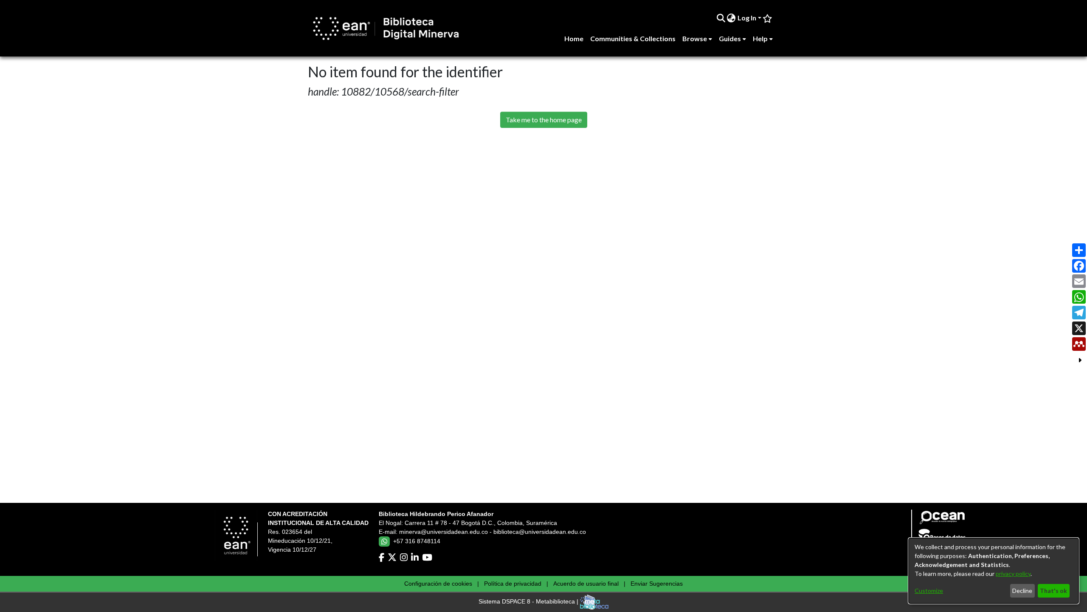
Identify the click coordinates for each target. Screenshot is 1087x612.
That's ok (1053, 590)
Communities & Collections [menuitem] (633, 38)
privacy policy (1013, 573)
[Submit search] (720, 18)
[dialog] (994, 571)
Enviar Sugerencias (657, 583)
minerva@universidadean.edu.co (443, 531)
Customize (929, 590)
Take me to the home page (544, 120)
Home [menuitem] (573, 38)
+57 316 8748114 (416, 541)
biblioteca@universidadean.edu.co (539, 531)
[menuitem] (731, 18)
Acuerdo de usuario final (586, 583)
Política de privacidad (512, 583)
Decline (1022, 590)
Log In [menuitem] (747, 18)
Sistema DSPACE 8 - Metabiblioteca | (529, 601)
